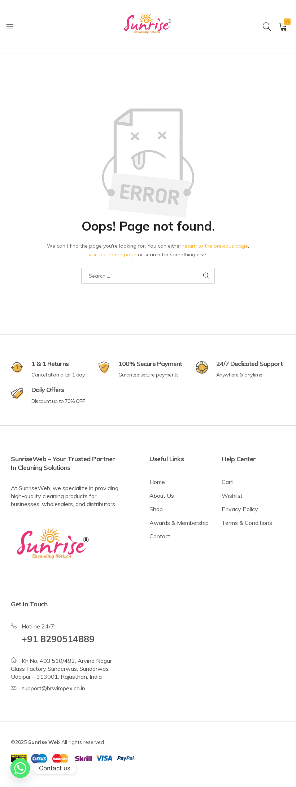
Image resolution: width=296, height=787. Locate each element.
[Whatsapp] (20, 768)
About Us (161, 495)
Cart (227, 481)
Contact (159, 536)
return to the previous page (215, 246)
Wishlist (232, 495)
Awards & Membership (179, 522)
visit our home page (112, 254)
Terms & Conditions (247, 522)
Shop (156, 509)
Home (157, 481)
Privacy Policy (240, 509)
